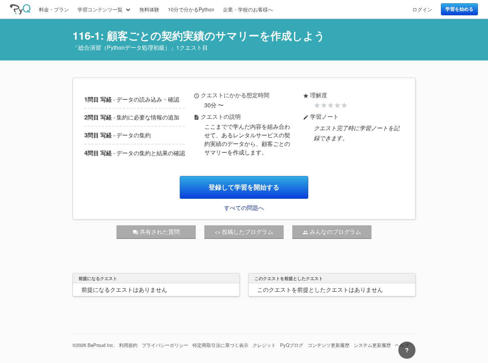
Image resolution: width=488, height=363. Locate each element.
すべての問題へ (244, 207)
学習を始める (459, 9)
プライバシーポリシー (165, 345)
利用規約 (128, 345)
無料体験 (149, 9)
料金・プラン (54, 9)
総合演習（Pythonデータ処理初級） (124, 47)
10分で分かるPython (191, 9)
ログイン (422, 9)
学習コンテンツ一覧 (100, 9)
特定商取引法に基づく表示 (220, 345)
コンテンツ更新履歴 (328, 345)
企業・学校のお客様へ (248, 9)
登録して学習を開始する (244, 187)
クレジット (264, 345)
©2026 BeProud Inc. (94, 345)
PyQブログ (291, 345)
